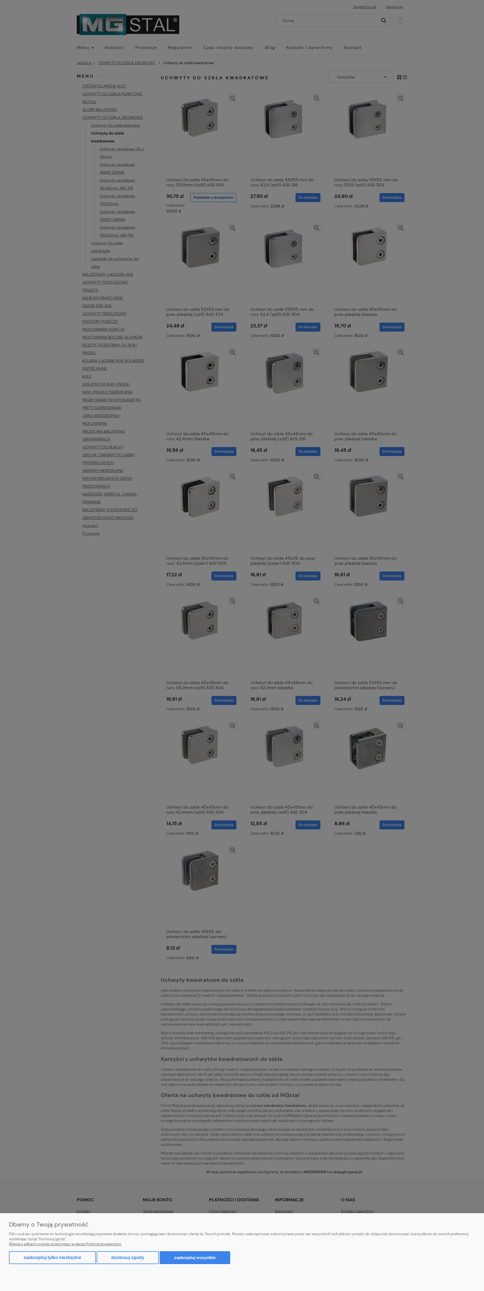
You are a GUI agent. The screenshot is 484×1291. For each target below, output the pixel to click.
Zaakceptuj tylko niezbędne (52, 1257)
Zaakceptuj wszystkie (195, 1257)
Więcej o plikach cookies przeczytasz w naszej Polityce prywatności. (65, 1244)
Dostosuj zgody (127, 1257)
